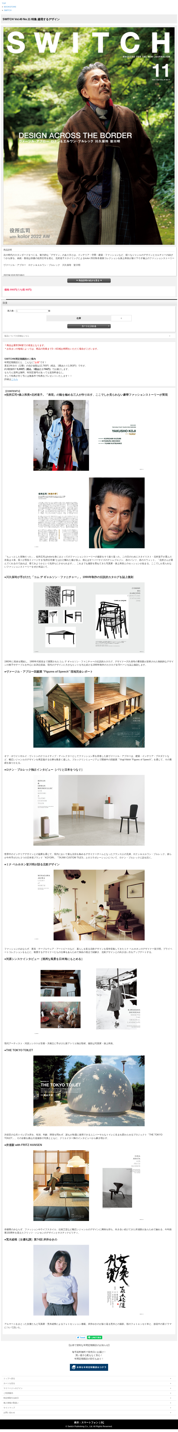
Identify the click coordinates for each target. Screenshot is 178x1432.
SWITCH (7, 10)
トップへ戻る (9, 1378)
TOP (4, 3)
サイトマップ (9, 1408)
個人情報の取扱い (11, 1403)
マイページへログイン (13, 1388)
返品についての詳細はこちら (16, 336)
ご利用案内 (8, 1393)
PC (102, 1422)
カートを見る (9, 1383)
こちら (14, 379)
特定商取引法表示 (11, 1398)
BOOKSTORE (10, 7)
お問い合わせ (9, 1412)
